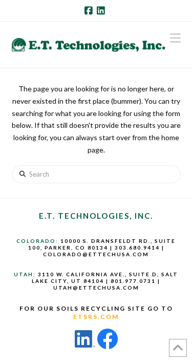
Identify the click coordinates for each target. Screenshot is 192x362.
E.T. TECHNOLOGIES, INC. (96, 215)
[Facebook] (90, 10)
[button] (175, 38)
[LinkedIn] (102, 10)
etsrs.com (96, 316)
